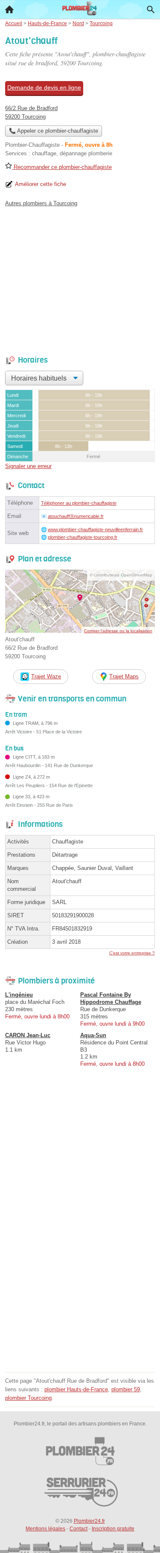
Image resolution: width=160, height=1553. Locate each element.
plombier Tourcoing (28, 1398)
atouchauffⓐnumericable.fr (76, 516)
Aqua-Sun (93, 1035)
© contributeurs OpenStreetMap (121, 575)
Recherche (150, 9)
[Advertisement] (80, 1290)
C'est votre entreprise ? (132, 953)
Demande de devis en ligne (44, 87)
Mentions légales (45, 1529)
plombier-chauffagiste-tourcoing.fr (82, 537)
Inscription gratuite (113, 1529)
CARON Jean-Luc (27, 1035)
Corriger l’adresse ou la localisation (118, 630)
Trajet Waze (46, 676)
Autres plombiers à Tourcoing (41, 203)
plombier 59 (125, 1389)
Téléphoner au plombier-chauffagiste (78, 503)
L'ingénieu (19, 995)
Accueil (9, 9)
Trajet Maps (124, 676)
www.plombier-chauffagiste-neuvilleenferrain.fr (95, 529)
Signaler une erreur (28, 466)
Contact (78, 1529)
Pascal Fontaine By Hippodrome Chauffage (110, 998)
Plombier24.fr (89, 1521)
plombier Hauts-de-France (76, 1389)
